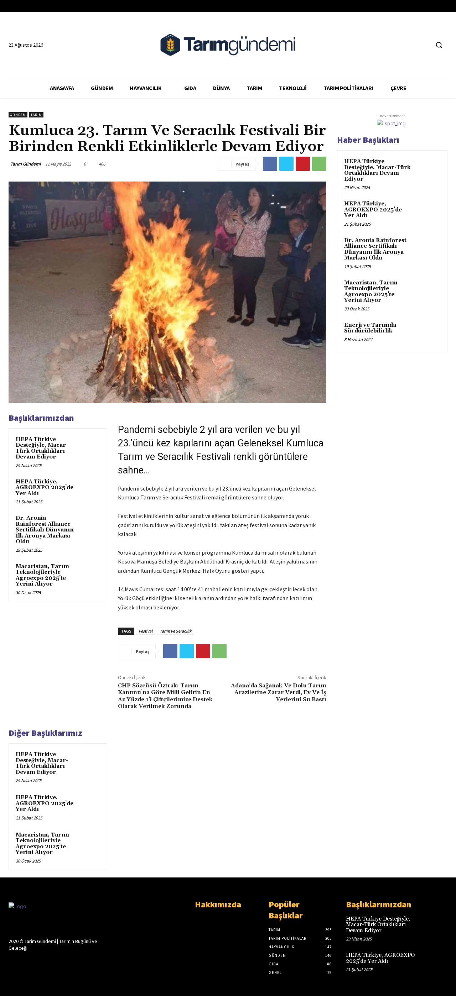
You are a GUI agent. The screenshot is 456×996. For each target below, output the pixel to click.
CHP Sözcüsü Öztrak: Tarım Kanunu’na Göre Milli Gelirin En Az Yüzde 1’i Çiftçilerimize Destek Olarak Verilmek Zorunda (165, 696)
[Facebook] (397, 45)
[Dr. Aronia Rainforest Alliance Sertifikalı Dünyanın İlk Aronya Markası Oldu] (89, 525)
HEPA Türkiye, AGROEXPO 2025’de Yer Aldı (44, 487)
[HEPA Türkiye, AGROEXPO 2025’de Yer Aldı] (89, 489)
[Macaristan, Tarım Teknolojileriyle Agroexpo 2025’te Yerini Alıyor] (89, 573)
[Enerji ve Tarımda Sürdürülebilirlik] (427, 333)
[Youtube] (424, 45)
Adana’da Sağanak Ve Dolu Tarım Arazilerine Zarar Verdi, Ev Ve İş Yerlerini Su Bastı (278, 692)
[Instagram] (25, 961)
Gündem (18, 114)
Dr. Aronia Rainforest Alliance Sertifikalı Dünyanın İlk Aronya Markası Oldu (45, 530)
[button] (438, 44)
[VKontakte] (50, 961)
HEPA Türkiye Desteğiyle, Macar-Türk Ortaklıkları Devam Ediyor (42, 448)
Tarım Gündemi (25, 164)
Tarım (36, 114)
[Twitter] (410, 45)
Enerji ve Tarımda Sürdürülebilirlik (370, 328)
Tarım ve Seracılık (175, 631)
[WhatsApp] (319, 164)
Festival (145, 631)
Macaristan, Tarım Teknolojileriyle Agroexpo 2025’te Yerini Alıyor (42, 575)
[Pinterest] (303, 164)
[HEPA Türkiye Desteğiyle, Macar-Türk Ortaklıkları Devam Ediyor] (89, 446)
